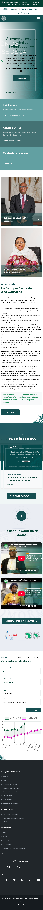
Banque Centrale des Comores (27, 899)
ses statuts (16, 302)
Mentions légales (21, 905)
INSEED (5, 833)
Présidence (7, 844)
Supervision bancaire (10, 792)
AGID (5, 837)
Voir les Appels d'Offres (12, 141)
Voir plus (6, 163)
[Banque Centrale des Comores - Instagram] (21, 13)
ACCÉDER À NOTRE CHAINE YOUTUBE (20, 621)
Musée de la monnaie (10, 803)
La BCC (5, 780)
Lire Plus (36, 484)
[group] (16, 92)
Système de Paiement (11, 788)
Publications (7, 800)
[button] (2, 60)
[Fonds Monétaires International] (32, 635)
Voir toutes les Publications (13, 115)
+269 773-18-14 (36, 2)
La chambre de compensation (14, 818)
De (5, 690)
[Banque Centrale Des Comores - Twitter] (19, 13)
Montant (8, 668)
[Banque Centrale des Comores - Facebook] (15, 13)
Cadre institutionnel (10, 814)
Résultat (8, 679)
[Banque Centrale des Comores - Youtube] (27, 13)
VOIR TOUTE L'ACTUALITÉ (20, 496)
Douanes (6, 840)
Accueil (5, 777)
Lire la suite (21, 78)
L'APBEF (6, 822)
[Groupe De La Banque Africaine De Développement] (10, 635)
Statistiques (7, 796)
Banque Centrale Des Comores (14, 848)
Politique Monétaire (10, 784)
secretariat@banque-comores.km (15, 2)
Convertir (33, 710)
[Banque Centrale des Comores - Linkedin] (24, 13)
